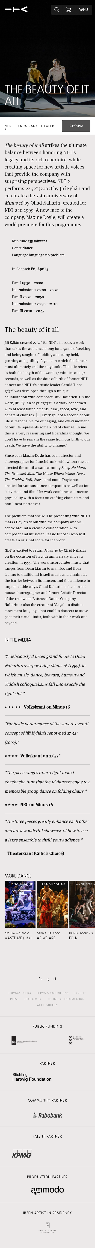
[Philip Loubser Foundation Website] (47, 1226)
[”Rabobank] (47, 1114)
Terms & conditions (53, 993)
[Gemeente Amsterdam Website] (76, 1041)
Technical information (65, 999)
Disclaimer (32, 999)
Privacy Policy (20, 993)
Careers (80, 993)
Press (14, 999)
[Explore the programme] (57, 10)
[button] (20, 910)
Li (54, 979)
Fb (41, 979)
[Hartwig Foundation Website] (32, 1078)
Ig (48, 979)
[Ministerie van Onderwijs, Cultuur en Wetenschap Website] (24, 1041)
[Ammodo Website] (47, 1190)
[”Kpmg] (22, 1152)
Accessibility (47, 1005)
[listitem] (20, 910)
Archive (76, 126)
